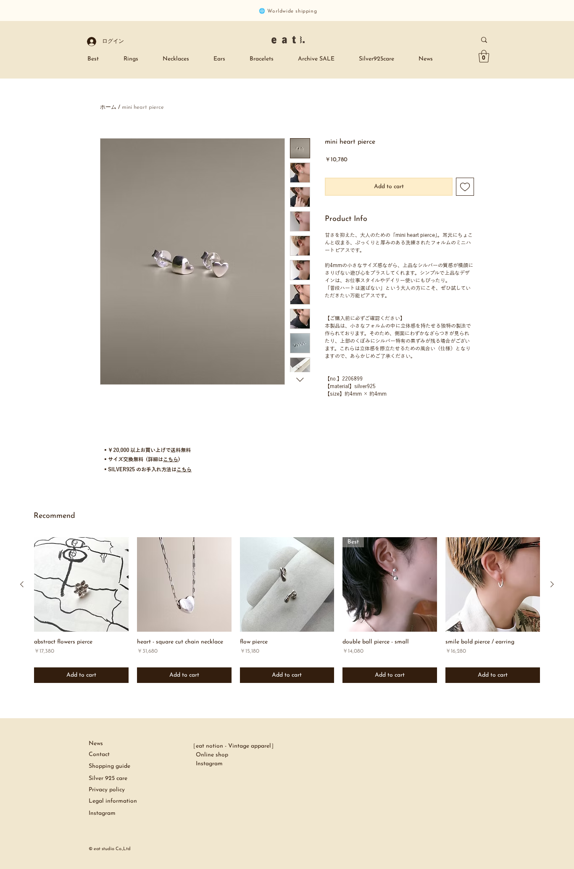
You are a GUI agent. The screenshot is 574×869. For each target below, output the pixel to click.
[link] (484, 56)
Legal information (113, 801)
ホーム (108, 107)
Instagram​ (102, 813)
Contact (99, 754)
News (96, 743)
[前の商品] (22, 584)
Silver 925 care (109, 778)
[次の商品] (552, 584)
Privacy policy (107, 790)
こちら (170, 459)
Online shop (209, 755)
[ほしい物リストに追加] (465, 187)
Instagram (206, 764)
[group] (287, 610)
